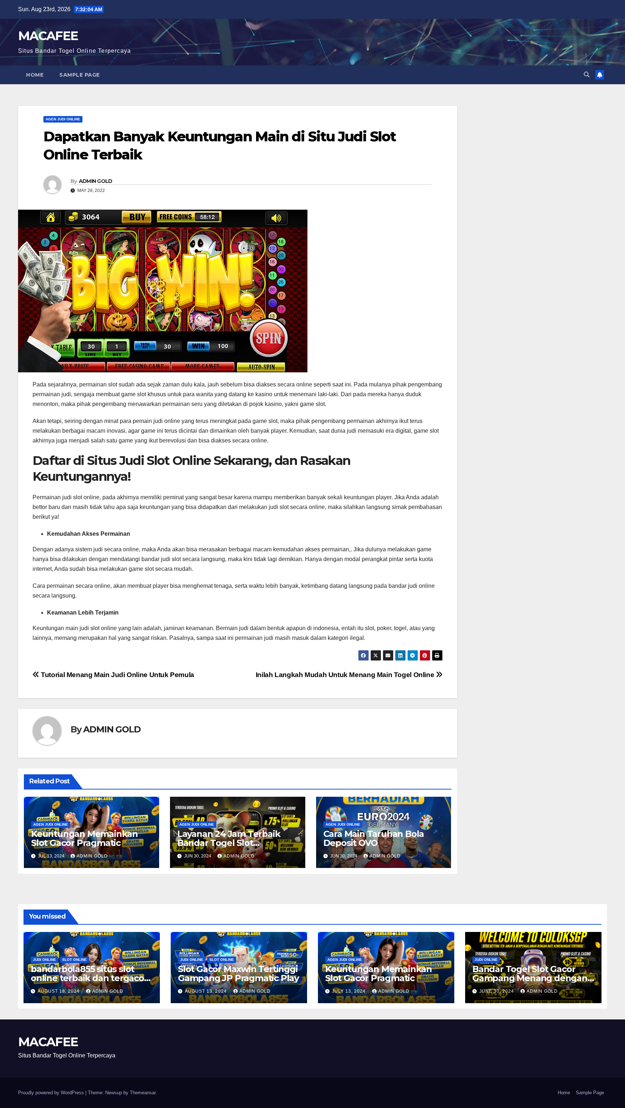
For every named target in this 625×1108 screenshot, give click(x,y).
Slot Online (74, 960)
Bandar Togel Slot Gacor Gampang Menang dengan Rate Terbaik (529, 978)
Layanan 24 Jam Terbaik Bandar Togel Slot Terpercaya (228, 843)
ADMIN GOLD (95, 181)
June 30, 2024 (497, 991)
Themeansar (143, 1092)
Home (34, 75)
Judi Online (44, 960)
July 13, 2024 (349, 991)
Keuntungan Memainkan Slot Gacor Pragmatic (84, 838)
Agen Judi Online (63, 119)
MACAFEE (48, 35)
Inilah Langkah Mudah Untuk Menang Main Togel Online (346, 675)
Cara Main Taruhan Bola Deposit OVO (373, 838)
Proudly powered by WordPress (51, 1092)
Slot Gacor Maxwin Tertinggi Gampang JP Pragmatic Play (238, 973)
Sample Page (79, 75)
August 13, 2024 (206, 991)
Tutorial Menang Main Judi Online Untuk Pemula (116, 675)
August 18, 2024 (59, 991)
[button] (587, 75)
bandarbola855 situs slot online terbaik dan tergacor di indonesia (89, 978)
